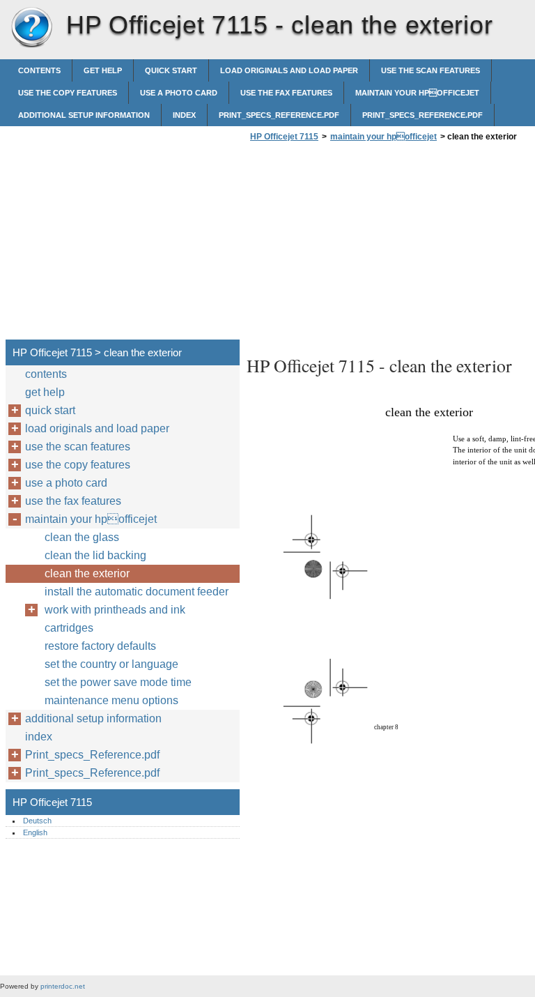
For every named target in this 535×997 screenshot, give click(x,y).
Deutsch (37, 820)
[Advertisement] (364, 244)
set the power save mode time (118, 682)
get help (103, 70)
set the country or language (111, 664)
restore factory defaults (100, 646)
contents (39, 70)
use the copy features (67, 93)
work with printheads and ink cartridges (115, 619)
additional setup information (84, 115)
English (35, 832)
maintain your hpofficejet (417, 93)
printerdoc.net (62, 986)
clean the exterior (87, 573)
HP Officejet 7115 (31, 28)
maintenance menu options (111, 700)
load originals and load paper (289, 70)
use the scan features (430, 70)
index (184, 115)
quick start (171, 70)
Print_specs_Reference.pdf (279, 115)
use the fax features (286, 93)
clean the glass (82, 537)
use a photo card (178, 93)
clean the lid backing (95, 555)
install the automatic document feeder (136, 592)
